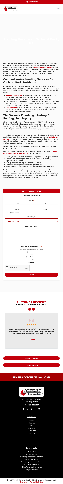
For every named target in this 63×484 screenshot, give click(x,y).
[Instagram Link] (27, 409)
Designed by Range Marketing (31, 482)
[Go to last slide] (29, 309)
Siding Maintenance (31, 470)
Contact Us (31, 433)
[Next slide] (33, 309)
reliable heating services (43, 67)
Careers (31, 425)
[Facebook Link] (24, 409)
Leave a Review (32, 365)
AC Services (31, 451)
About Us (31, 423)
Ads (32, 254)
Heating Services (31, 454)
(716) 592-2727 (32, 2)
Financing (31, 428)
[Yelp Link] (35, 409)
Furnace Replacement (14, 95)
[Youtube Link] (39, 409)
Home (31, 420)
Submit (31, 275)
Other (32, 259)
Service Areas (31, 431)
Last (45, 203)
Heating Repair (11, 107)
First (17, 203)
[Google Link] (31, 409)
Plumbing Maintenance (31, 459)
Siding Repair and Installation (31, 467)
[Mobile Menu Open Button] (58, 8)
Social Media (32, 252)
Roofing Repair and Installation (31, 462)
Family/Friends (32, 257)
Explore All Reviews (31, 358)
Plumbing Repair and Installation (31, 457)
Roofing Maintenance (31, 464)
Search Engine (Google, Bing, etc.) (32, 249)
